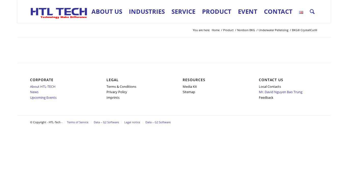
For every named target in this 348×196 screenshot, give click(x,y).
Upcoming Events (43, 97)
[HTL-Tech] (59, 11)
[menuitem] (107, 11)
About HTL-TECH (43, 86)
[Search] (312, 11)
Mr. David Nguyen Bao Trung (280, 92)
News (34, 92)
